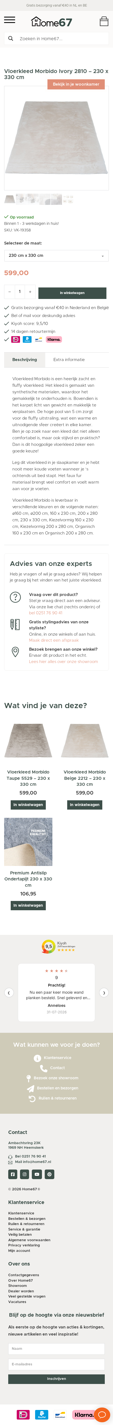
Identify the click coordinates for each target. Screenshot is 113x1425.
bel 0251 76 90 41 (45, 613)
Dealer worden (21, 1291)
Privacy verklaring (24, 1245)
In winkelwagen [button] (28, 805)
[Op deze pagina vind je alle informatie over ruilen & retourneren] (32, 1099)
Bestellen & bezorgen (27, 1219)
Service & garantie (24, 1229)
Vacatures (17, 1302)
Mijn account (19, 1251)
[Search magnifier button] (10, 38)
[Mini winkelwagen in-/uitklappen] (104, 21)
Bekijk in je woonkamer (76, 84)
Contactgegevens (23, 1275)
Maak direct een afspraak (54, 640)
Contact (57, 1068)
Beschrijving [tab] (24, 360)
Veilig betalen (20, 1235)
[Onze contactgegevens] (43, 1068)
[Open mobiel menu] (9, 20)
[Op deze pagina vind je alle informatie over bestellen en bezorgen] (30, 1089)
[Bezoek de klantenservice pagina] (37, 1058)
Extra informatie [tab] (69, 360)
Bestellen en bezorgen (57, 1088)
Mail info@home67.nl (33, 1162)
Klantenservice (57, 1058)
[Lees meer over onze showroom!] (28, 1079)
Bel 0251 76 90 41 (30, 1156)
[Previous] (9, 993)
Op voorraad (22, 217)
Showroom (17, 1286)
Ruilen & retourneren (58, 1098)
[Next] (104, 993)
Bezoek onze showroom (56, 1078)
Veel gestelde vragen (27, 1296)
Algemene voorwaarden (29, 1240)
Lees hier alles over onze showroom (63, 662)
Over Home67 (20, 1280)
